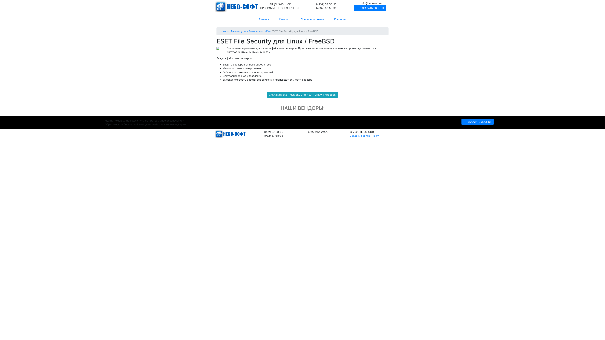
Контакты (340, 19)
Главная (264, 19)
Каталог (226, 31)
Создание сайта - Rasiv (364, 135)
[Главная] (220, 31)
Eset (268, 31)
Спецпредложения (312, 19)
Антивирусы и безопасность (248, 31)
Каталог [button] (284, 19)
